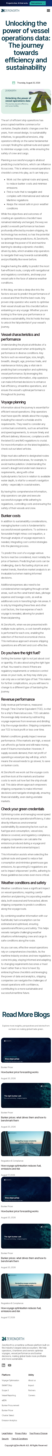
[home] (10, 10)
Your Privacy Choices (38, 1433)
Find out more (37, 3)
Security (5, 1439)
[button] (48, 10)
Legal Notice (7, 1433)
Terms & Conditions (19, 1439)
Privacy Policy (21, 1433)
